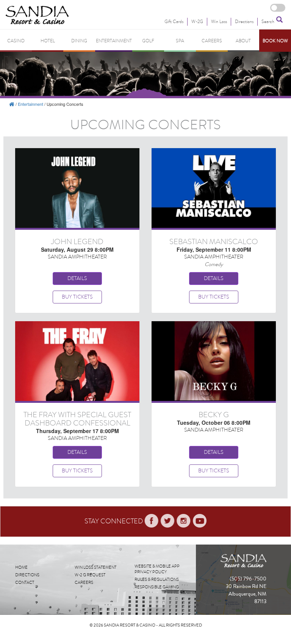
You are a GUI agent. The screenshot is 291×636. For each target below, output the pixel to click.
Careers (84, 582)
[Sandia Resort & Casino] (11, 104)
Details (77, 278)
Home (21, 567)
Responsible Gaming (157, 587)
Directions (27, 575)
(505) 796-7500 (248, 579)
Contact (24, 582)
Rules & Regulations (157, 579)
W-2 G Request (90, 575)
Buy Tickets (77, 296)
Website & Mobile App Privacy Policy (157, 569)
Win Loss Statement (95, 567)
